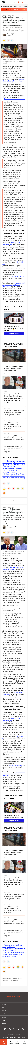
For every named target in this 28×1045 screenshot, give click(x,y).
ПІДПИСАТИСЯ (14, 334)
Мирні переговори (6, 978)
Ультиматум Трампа (17, 978)
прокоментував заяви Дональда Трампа (13, 568)
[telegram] (18, 1029)
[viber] (23, 1029)
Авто (19, 1037)
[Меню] (26, 2)
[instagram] (10, 1029)
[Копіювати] (12, 40)
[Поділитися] (8, 40)
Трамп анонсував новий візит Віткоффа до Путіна (13, 949)
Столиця (5, 1037)
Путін (3, 982)
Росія (20, 500)
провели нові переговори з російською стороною (13, 285)
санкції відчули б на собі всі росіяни (13, 80)
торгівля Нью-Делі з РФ (16, 276)
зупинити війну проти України (12, 243)
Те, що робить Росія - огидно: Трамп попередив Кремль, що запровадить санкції (13, 954)
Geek (23, 1037)
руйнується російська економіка (13, 99)
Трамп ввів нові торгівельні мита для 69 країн (12, 946)
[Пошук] (22, 2)
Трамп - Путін (5, 980)
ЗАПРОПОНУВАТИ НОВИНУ (14, 996)
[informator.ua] (3, 2)
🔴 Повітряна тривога (16, 9)
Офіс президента (12, 500)
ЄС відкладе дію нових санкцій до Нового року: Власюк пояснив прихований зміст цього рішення (14, 463)
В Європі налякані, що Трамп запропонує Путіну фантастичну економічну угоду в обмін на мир (13, 476)
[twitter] (14, 1029)
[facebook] (5, 1029)
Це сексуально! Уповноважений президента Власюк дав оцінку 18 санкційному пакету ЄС (12, 469)
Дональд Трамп (14, 980)
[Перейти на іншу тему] (18, 2)
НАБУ (9, 982)
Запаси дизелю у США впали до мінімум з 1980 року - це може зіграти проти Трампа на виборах (14, 437)
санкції (4, 500)
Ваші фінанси (12, 1037)
